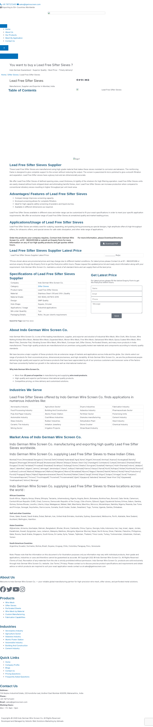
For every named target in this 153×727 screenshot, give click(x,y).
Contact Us (10, 41)
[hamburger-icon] (3, 26)
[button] (77, 80)
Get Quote (9, 56)
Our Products (11, 35)
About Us (9, 32)
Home (7, 29)
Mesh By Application (14, 38)
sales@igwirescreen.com (30, 4)
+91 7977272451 (9, 4)
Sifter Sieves (13, 75)
